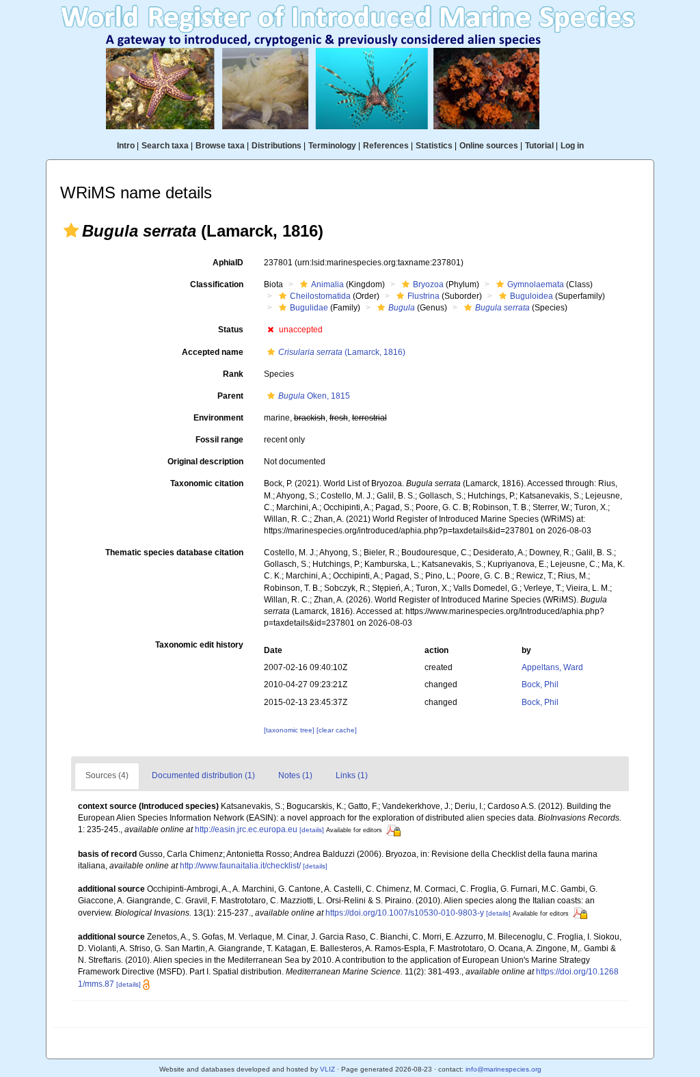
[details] (311, 830)
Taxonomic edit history (199, 645)
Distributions (276, 145)
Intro (126, 145)
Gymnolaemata (535, 284)
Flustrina (423, 296)
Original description (205, 461)
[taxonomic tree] (290, 730)
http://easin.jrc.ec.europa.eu (246, 829)
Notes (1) (295, 775)
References (386, 145)
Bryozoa (428, 284)
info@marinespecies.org (503, 1069)
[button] (71, 230)
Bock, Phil (540, 684)
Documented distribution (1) (203, 775)
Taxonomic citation (206, 483)
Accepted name (212, 352)
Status (230, 329)
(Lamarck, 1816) (341, 352)
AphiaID (228, 262)
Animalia (327, 284)
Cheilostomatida (320, 296)
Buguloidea (531, 296)
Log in (572, 145)
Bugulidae (309, 308)
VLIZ (327, 1069)
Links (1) (352, 775)
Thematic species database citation (174, 552)
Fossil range (219, 439)
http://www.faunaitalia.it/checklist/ (240, 865)
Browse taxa (220, 145)
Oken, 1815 (314, 396)
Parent (230, 396)
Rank (233, 374)
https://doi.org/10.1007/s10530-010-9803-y (404, 913)
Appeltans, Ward (552, 667)
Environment (218, 418)
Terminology (332, 145)
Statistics (434, 145)
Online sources (488, 145)
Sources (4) (107, 775)
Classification (216, 284)
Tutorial (539, 145)
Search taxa (165, 145)
